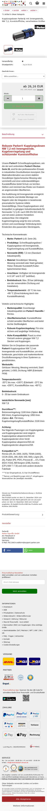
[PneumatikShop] (13, 3)
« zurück (15, 10)
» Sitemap (6, 642)
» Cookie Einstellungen (11, 645)
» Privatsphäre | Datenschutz (13, 613)
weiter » (24, 10)
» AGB (4, 610)
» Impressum (7, 607)
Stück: (6, 93)
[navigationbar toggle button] (43, 3)
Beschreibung (8, 134)
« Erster (6, 10)
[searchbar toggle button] (30, 3)
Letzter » (33, 10)
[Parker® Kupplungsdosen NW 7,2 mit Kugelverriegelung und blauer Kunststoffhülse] (23, 34)
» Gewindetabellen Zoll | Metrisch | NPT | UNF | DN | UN (22, 631)
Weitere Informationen (23, 806)
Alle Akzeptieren (23, 799)
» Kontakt (6, 639)
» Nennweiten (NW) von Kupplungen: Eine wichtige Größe (22, 626)
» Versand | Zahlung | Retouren (14, 619)
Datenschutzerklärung (7, 794)
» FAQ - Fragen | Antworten (13, 636)
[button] (8, 98)
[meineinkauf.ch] (35, 746)
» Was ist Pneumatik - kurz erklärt (15, 622)
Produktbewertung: (11, 514)
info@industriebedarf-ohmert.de (17, 762)
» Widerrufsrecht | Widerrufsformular (16, 616)
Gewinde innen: (8, 71)
